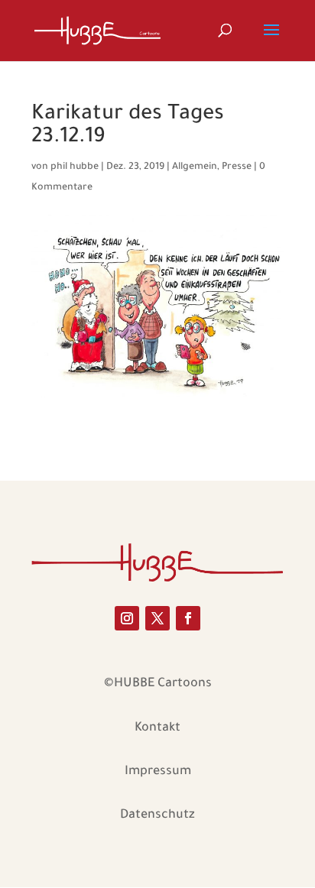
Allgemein (194, 167)
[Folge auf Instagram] (127, 618)
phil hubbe (74, 167)
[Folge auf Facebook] (188, 618)
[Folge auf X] (157, 618)
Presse (237, 167)
